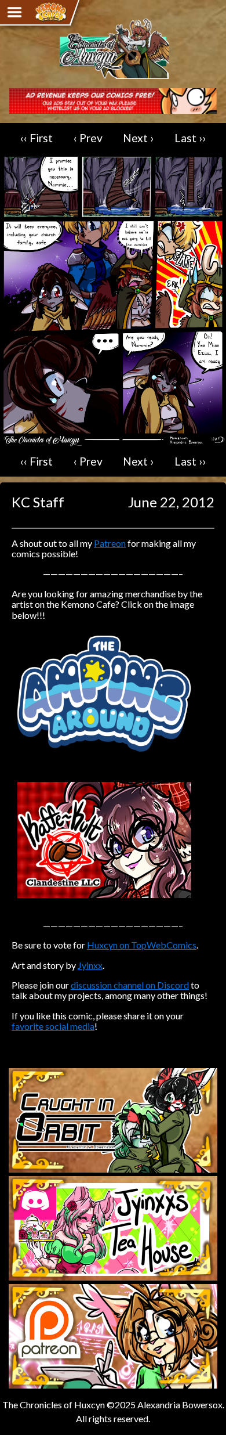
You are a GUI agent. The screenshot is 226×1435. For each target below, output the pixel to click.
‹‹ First (36, 138)
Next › (138, 138)
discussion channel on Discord (130, 984)
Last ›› (190, 138)
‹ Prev (88, 138)
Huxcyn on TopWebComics (141, 944)
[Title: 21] (113, 440)
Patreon (110, 543)
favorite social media (53, 1026)
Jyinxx (90, 965)
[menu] (14, 12)
